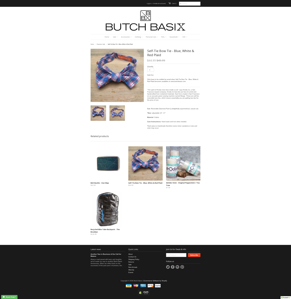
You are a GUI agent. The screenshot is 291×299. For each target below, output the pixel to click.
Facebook (172, 267)
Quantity (150, 66)
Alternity (131, 270)
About (130, 254)
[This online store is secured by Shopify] (144, 294)
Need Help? (10, 297)
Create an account (159, 3)
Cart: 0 (174, 3)
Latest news (96, 249)
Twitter (168, 267)
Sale (130, 264)
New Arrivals (132, 267)
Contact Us (132, 257)
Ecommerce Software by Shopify (155, 281)
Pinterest (182, 267)
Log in (149, 3)
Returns (131, 262)
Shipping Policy (133, 259)
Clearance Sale (101, 44)
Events (130, 272)
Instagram (177, 267)
